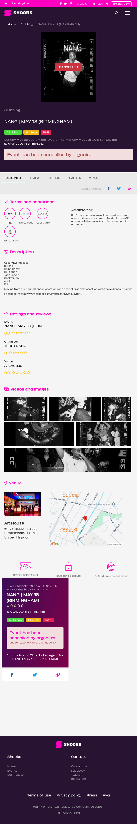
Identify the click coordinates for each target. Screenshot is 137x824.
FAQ (106, 795)
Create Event (121, 3)
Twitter (76, 774)
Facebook (78, 770)
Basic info (12, 177)
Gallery (75, 177)
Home (12, 24)
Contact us (79, 766)
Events (12, 770)
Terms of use (39, 795)
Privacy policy (68, 795)
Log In (102, 3)
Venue (94, 177)
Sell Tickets (15, 774)
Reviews (35, 177)
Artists (55, 177)
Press (92, 795)
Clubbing (27, 24)
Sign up (83, 3)
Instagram (78, 778)
